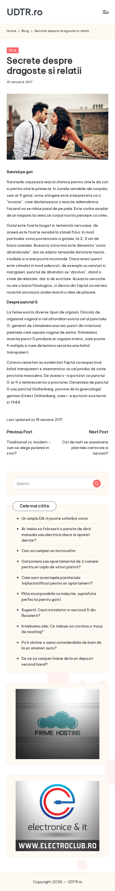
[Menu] (105, 11)
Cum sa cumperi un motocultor (48, 550)
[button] (97, 483)
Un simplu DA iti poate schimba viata (54, 518)
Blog (12, 50)
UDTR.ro (25, 12)
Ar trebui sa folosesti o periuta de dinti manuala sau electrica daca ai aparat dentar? (56, 534)
